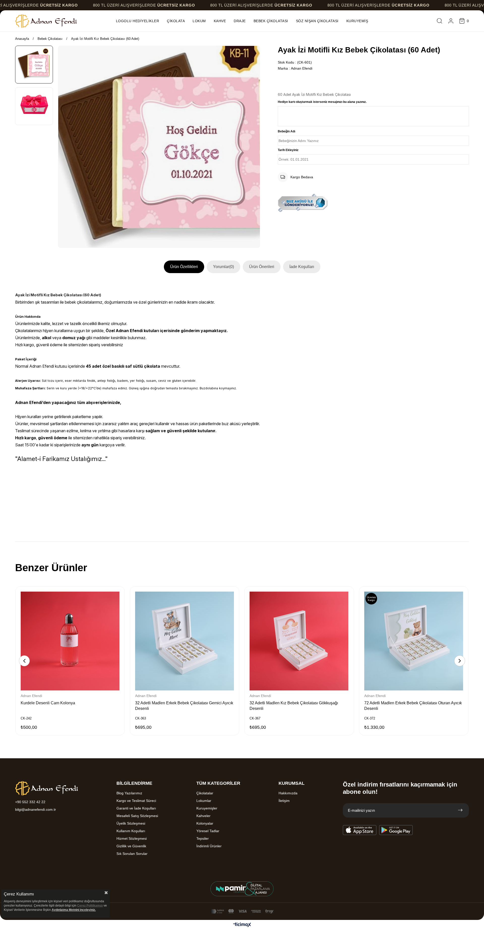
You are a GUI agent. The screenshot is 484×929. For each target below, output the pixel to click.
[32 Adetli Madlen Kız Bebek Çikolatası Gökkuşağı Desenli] (299, 641)
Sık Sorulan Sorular (131, 854)
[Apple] (360, 830)
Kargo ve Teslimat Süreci (136, 801)
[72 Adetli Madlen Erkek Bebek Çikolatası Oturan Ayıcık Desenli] (413, 641)
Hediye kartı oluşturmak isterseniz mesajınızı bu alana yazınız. (322, 102)
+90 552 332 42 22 (30, 802)
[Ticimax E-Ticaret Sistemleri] (242, 925)
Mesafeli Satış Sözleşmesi (137, 816)
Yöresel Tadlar (207, 831)
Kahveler (203, 816)
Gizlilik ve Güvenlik (131, 846)
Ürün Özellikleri (184, 267)
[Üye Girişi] (450, 21)
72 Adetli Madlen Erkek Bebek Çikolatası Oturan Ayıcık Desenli (413, 706)
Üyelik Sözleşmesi (130, 823)
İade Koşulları (301, 267)
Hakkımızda (288, 793)
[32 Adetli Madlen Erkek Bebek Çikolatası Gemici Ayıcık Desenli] (184, 641)
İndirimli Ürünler (209, 846)
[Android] (396, 830)
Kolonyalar (204, 823)
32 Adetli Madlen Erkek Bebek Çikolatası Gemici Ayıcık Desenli (184, 706)
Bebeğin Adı (286, 131)
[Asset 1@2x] (46, 788)
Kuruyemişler (206, 808)
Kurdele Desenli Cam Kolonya (48, 703)
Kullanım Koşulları (130, 831)
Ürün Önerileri (261, 267)
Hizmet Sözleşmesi (131, 838)
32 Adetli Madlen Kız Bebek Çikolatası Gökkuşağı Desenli (294, 706)
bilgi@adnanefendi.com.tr (35, 809)
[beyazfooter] (242, 888)
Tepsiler (202, 838)
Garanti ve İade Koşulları (136, 808)
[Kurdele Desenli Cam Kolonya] (70, 641)
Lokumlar (203, 801)
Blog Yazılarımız (129, 793)
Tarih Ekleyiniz (288, 150)
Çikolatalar (204, 793)
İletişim (284, 801)
